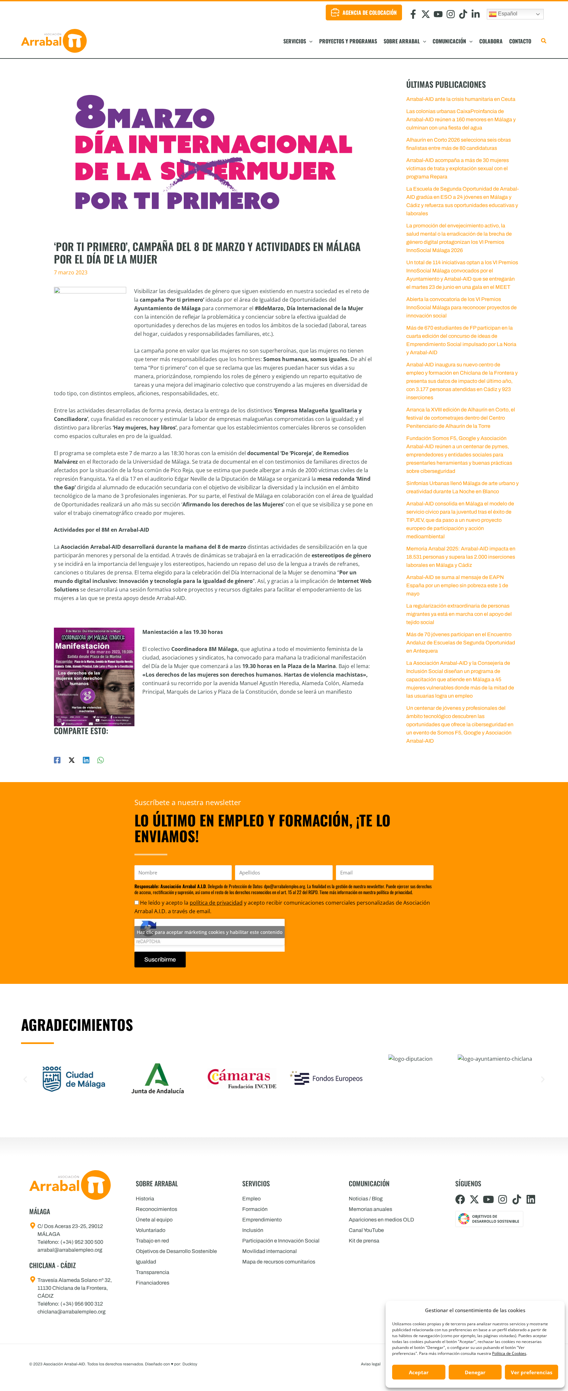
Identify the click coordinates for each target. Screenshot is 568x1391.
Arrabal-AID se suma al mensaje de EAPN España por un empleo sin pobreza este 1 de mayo (457, 585)
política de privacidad (216, 902)
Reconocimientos (156, 1209)
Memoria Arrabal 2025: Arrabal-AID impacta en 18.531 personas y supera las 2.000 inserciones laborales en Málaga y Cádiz (460, 557)
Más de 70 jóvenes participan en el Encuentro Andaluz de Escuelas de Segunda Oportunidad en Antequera (460, 643)
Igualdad (146, 1261)
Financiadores (152, 1283)
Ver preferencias (531, 1372)
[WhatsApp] (100, 759)
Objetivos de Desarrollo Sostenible (176, 1251)
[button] (309, 41)
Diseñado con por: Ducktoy (171, 1364)
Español (507, 13)
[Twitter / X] (71, 759)
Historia (145, 1198)
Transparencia (152, 1272)
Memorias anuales (370, 1209)
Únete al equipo (154, 1219)
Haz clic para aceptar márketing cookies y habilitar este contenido (209, 932)
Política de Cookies (509, 1353)
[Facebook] (57, 759)
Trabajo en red (152, 1240)
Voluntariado (150, 1230)
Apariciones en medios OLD (381, 1219)
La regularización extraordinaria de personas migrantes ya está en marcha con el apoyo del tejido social (459, 614)
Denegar (475, 1372)
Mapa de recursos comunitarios (278, 1261)
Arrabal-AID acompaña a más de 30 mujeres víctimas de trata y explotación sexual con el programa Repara (457, 168)
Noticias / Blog (366, 1198)
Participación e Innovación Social (281, 1240)
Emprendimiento (262, 1219)
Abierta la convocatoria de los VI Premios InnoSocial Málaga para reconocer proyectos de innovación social (461, 307)
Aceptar (419, 1372)
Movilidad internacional (269, 1251)
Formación (255, 1209)
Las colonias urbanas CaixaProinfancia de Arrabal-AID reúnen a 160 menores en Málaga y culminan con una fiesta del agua (461, 119)
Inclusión (252, 1230)
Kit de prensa (364, 1240)
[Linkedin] (86, 759)
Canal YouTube (366, 1230)
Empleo (251, 1198)
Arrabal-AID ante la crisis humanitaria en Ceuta (460, 99)
